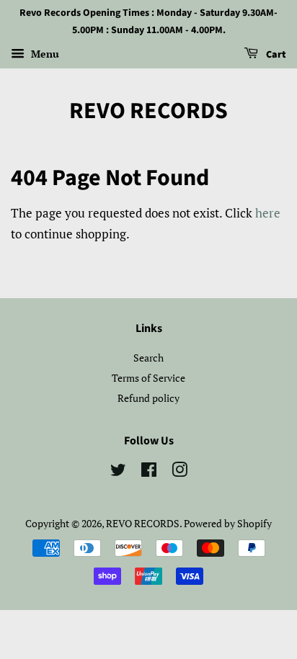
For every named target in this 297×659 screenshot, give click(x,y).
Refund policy (148, 398)
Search (148, 357)
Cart (275, 55)
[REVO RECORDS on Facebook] (149, 472)
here (267, 213)
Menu (43, 53)
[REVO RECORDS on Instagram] (179, 472)
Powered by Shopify (228, 523)
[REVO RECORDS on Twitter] (118, 472)
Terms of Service (148, 378)
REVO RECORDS (148, 111)
